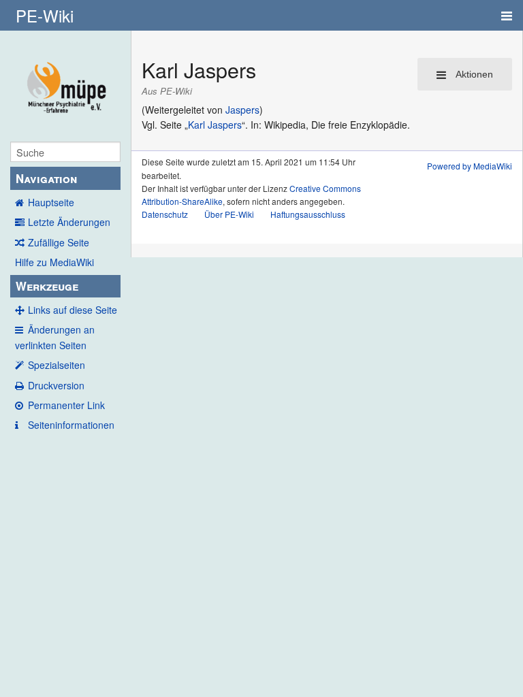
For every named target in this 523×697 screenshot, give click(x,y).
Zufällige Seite (58, 242)
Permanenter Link (66, 405)
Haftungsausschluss (307, 214)
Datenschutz (165, 214)
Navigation (46, 178)
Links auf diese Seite (72, 310)
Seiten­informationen (71, 425)
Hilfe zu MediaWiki (54, 262)
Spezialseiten (56, 365)
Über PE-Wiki (229, 214)
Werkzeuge (47, 286)
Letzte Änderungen (69, 222)
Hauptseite (51, 202)
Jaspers (242, 109)
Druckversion (56, 385)
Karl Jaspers (215, 124)
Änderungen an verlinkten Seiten (55, 337)
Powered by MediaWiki (469, 166)
